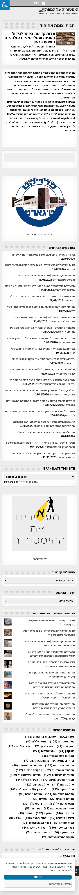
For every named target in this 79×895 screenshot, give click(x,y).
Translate (32, 482)
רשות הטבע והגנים (37, 823)
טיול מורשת (63, 785)
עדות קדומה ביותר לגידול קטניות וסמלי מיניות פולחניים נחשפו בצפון (29, 38)
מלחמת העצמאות (59, 794)
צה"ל (15, 818)
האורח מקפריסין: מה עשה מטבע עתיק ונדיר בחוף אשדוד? (42, 255)
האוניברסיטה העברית (58, 756)
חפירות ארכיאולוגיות (57, 780)
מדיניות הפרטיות (60, 884)
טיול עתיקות (63, 789)
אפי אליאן (43, 746)
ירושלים (18, 789)
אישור (38, 877)
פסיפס (25, 813)
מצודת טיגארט (62, 799)
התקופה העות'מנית (59, 770)
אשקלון (66, 751)
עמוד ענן (65, 813)
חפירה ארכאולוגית (59, 775)
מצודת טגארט (30, 794)
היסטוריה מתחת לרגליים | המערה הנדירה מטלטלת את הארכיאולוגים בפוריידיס (52, 685)
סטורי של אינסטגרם (59, 809)
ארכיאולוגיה (19, 746)
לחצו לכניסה (40, 559)
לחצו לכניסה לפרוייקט (39, 234)
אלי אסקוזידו (62, 742)
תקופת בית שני (38, 832)
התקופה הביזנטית (59, 765)
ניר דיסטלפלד (34, 804)
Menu (37, 3)
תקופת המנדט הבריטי (57, 837)
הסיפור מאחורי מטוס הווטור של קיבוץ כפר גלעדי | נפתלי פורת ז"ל (52, 675)
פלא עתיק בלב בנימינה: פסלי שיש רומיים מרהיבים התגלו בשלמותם (51, 664)
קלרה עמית (64, 823)
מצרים (40, 799)
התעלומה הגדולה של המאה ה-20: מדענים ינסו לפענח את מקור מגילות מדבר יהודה (51, 654)
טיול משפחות (37, 785)
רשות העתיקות (61, 828)
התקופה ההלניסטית (27, 765)
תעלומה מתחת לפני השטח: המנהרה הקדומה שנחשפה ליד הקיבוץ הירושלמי (50, 696)
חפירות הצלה (26, 780)
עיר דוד (32, 809)
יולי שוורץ (39, 789)
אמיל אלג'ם (36, 742)
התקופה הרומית (29, 770)
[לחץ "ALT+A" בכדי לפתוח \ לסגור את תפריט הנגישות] (5, 5)
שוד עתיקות (63, 832)
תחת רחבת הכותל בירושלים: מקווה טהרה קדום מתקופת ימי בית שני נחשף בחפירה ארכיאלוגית (42, 382)
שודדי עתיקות (33, 828)
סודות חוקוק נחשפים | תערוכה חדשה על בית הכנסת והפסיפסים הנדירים (50, 643)
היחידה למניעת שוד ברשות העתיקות (49, 761)
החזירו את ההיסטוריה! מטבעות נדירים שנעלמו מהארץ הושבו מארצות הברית (53, 706)
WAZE (67, 737)
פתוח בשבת (35, 818)
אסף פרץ (65, 746)
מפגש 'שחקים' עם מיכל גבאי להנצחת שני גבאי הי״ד (45, 432)
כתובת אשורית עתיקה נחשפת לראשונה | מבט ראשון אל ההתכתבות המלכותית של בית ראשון (44, 424)
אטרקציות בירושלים (41, 737)
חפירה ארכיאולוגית (25, 775)
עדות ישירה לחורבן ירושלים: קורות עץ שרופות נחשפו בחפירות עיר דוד (49, 633)
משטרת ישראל (62, 804)
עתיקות (44, 813)
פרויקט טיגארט (62, 818)
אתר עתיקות (44, 751)
